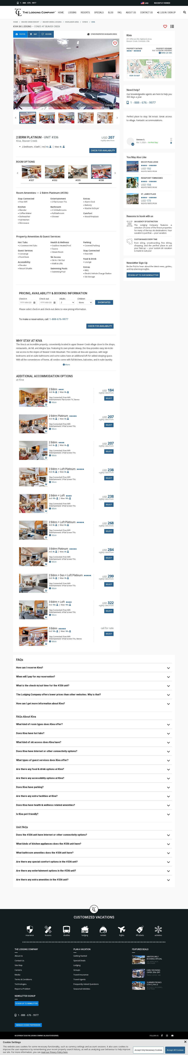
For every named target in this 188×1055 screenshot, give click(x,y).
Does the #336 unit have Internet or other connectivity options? (51, 834)
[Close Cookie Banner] (185, 1042)
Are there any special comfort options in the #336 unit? (47, 861)
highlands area (72, 22)
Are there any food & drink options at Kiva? (40, 769)
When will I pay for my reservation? (35, 676)
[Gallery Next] (117, 118)
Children (81, 298)
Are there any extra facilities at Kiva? (37, 796)
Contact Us (146, 12)
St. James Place (148, 194)
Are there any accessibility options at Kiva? (40, 778)
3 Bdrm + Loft (57, 602)
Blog (110, 12)
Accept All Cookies (175, 1050)
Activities (158, 935)
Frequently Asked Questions (86, 984)
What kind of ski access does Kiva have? (38, 742)
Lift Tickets (140, 935)
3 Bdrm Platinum (58, 548)
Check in (23, 298)
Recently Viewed (162, 3)
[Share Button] (172, 1036)
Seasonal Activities (81, 988)
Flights (121, 935)
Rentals (103, 935)
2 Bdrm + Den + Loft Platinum (66, 575)
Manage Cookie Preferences (28, 1025)
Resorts (85, 12)
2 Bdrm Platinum (58, 416)
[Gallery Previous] (16, 118)
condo (85, 22)
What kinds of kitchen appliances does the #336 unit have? (48, 843)
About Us (131, 12)
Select (109, 398)
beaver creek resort (30, 22)
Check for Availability (103, 150)
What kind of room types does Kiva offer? (39, 724)
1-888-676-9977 (58, 319)
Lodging (72, 12)
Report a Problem (22, 988)
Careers (18, 970)
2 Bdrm (53, 389)
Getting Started (80, 955)
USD (146, 3)
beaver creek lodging (52, 22)
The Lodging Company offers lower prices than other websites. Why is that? (58, 694)
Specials (99, 12)
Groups (76, 970)
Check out (44, 298)
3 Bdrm (53, 628)
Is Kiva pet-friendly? (27, 814)
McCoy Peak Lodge (149, 162)
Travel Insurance (80, 974)
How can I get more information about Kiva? (40, 703)
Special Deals (79, 960)
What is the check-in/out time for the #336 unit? (42, 685)
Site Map (18, 965)
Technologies (21, 984)
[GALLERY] (33, 397)
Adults (62, 298)
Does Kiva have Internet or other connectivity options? (46, 751)
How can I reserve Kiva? (29, 667)
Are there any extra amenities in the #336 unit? (42, 879)
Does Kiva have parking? (30, 787)
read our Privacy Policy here (54, 1052)
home (15, 22)
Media (17, 974)
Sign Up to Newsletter (27, 1004)
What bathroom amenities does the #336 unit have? (44, 852)
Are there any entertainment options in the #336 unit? (46, 870)
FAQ (119, 12)
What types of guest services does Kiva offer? (42, 760)
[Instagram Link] (167, 1036)
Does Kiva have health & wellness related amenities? (45, 805)
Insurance (30, 935)
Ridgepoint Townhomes (152, 178)
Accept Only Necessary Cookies (148, 1050)
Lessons (48, 935)
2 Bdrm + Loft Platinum (62, 469)
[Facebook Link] (162, 1036)
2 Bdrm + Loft (57, 495)
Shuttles (66, 935)
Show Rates (104, 302)
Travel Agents (79, 979)
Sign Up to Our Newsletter (144, 275)
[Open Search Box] (184, 12)
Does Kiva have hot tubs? (30, 733)
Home (61, 12)
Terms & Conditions (23, 979)
